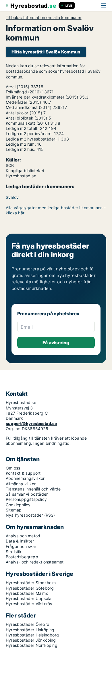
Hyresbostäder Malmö (27, 593)
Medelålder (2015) (23, 102)
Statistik (14, 551)
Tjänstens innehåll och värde (33, 488)
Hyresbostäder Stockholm (31, 582)
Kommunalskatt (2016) (27, 123)
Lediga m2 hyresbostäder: (31, 138)
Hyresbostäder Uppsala (28, 598)
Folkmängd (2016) (23, 91)
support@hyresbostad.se (31, 423)
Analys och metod (23, 535)
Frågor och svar (21, 546)
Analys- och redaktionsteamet (35, 561)
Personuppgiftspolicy (26, 499)
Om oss (13, 467)
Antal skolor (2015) (24, 112)
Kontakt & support (23, 473)
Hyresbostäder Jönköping (31, 640)
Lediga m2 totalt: (22, 128)
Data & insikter (20, 540)
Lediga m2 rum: (21, 144)
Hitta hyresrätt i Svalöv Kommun (45, 52)
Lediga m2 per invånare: (29, 133)
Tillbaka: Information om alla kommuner (44, 17)
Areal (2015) (17, 86)
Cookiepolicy (18, 504)
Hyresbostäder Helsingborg (32, 634)
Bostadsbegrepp (22, 556)
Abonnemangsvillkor (25, 478)
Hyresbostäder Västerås (29, 603)
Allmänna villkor (21, 483)
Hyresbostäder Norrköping (31, 645)
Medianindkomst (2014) (28, 107)
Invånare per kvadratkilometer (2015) (42, 97)
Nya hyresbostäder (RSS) (30, 515)
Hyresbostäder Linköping (30, 629)
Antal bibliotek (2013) (26, 118)
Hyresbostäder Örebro (27, 624)
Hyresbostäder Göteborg (30, 588)
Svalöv (12, 197)
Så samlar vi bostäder (27, 494)
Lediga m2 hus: (20, 149)
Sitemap (14, 509)
